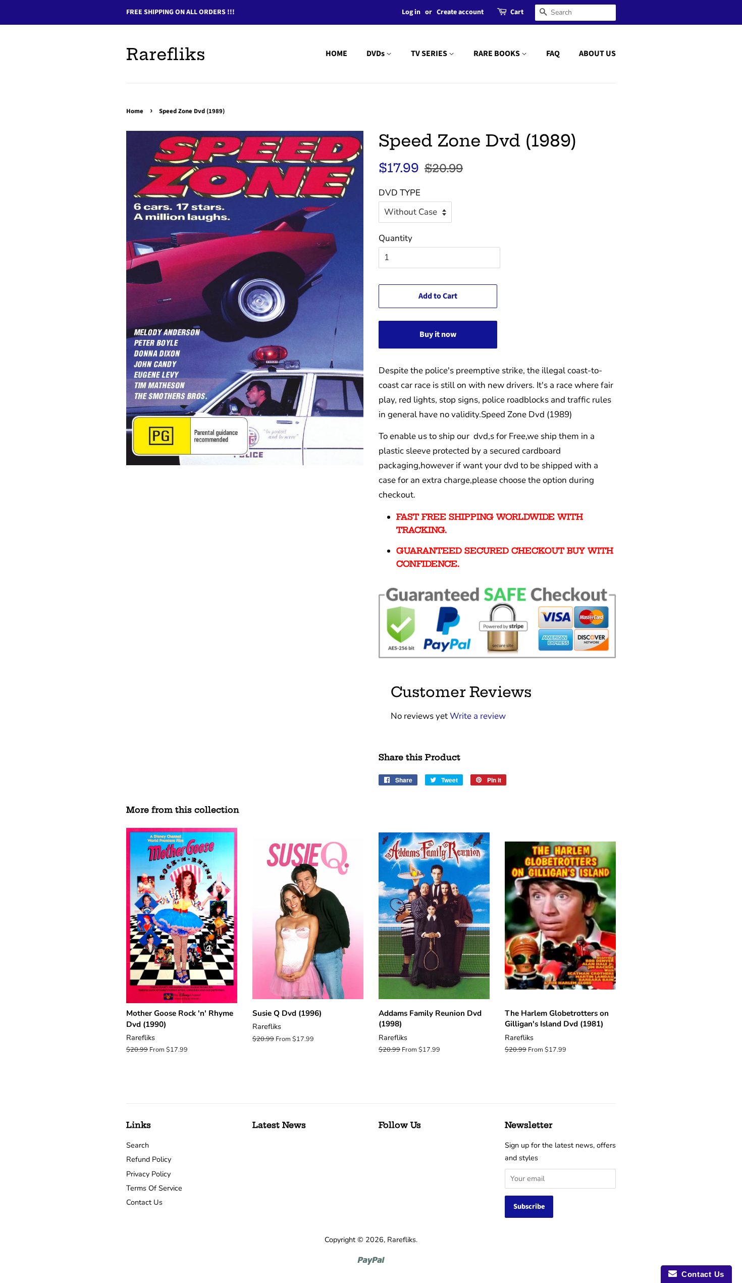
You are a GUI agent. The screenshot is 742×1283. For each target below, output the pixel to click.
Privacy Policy (148, 1174)
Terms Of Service (154, 1188)
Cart (516, 12)
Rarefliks (165, 54)
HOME (336, 53)
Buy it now (437, 334)
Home (134, 111)
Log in (411, 12)
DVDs (376, 53)
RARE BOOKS (497, 53)
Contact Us (144, 1202)
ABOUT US (597, 53)
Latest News (279, 1125)
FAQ (553, 53)
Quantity (395, 238)
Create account (460, 12)
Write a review (478, 716)
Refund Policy (148, 1159)
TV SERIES (430, 53)
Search (137, 1145)
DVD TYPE (399, 193)
